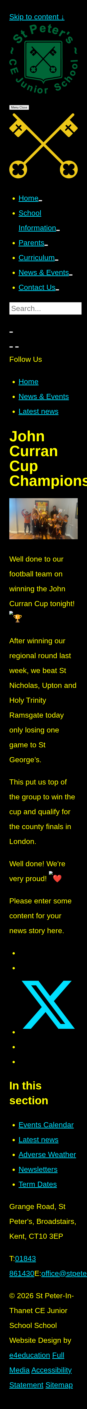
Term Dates (38, 1184)
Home (29, 381)
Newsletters (38, 1169)
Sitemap (59, 1385)
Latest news (38, 411)
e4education (29, 1355)
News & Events (44, 396)
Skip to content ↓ (36, 17)
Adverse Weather (47, 1154)
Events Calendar (46, 1125)
